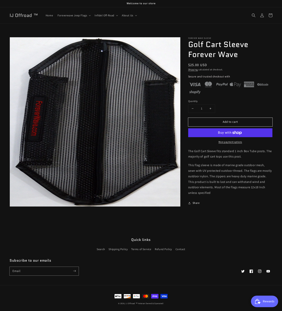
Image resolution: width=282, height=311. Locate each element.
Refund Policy (163, 249)
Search (101, 249)
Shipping (193, 69)
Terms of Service (141, 249)
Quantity (193, 101)
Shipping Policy (118, 249)
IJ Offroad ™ (132, 303)
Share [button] (196, 203)
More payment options (230, 141)
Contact (180, 249)
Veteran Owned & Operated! (151, 303)
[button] (73, 15)
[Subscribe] (74, 271)
